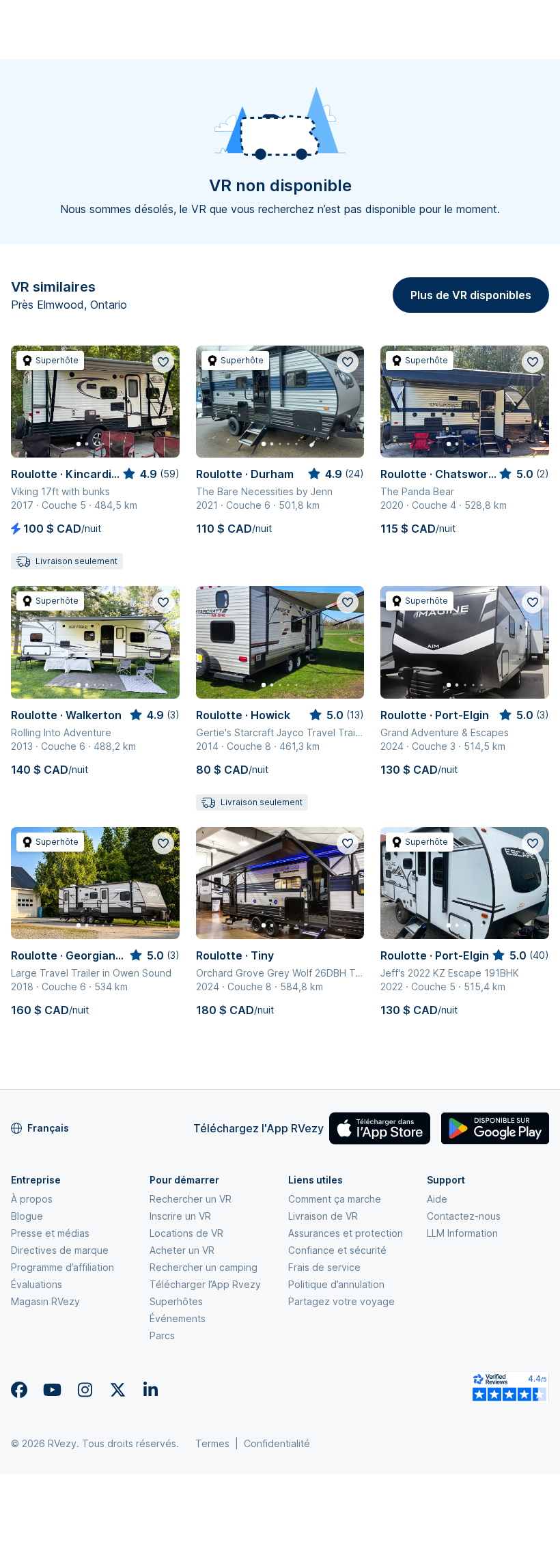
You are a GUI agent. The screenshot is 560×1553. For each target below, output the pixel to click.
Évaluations (36, 1284)
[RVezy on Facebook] (19, 1390)
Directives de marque (60, 1250)
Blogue (27, 1216)
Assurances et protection (345, 1233)
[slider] (150, 474)
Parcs (162, 1335)
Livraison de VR (323, 1216)
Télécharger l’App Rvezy (205, 1284)
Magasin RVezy (45, 1301)
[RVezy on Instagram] (84, 1390)
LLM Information (462, 1233)
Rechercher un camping (203, 1267)
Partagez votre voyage (341, 1301)
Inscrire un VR (180, 1216)
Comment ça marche (334, 1199)
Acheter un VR (182, 1250)
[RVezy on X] (117, 1390)
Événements (178, 1318)
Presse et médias (50, 1233)
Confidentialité (277, 1443)
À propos (32, 1199)
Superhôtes (176, 1301)
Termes (212, 1443)
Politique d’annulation (336, 1284)
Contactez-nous (464, 1216)
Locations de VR (186, 1233)
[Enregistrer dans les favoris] (163, 362)
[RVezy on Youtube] (52, 1390)
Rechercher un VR (191, 1199)
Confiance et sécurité (337, 1250)
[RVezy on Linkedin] (150, 1390)
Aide (437, 1199)
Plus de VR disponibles (470, 295)
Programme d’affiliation (62, 1267)
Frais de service (324, 1267)
